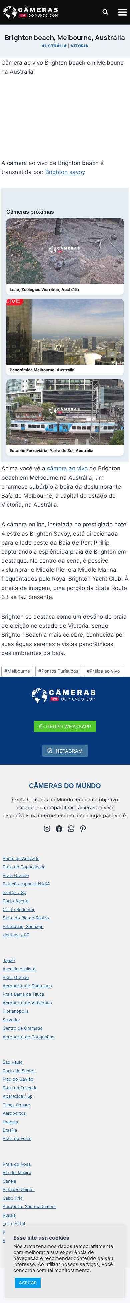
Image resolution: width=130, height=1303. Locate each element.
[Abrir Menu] (122, 12)
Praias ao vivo (103, 671)
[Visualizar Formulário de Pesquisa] (105, 12)
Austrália (54, 45)
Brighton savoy (65, 172)
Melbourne (17, 671)
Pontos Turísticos (58, 671)
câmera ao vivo (67, 468)
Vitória (79, 45)
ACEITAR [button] (28, 1282)
